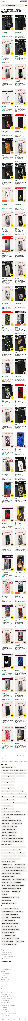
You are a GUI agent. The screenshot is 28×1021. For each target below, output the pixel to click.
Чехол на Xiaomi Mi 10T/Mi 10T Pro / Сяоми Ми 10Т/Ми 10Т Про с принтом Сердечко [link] (7, 598)
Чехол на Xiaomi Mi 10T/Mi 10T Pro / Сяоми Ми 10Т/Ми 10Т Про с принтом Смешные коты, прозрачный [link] (7, 427)
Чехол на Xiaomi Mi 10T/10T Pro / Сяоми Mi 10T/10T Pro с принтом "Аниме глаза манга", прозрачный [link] (20, 648)
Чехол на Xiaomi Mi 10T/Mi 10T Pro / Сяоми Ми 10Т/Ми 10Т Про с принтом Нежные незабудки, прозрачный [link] (20, 696)
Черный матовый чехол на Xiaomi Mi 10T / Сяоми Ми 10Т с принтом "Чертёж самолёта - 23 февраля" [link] (20, 34)
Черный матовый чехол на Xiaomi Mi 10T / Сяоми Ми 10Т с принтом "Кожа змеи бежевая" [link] (20, 501)
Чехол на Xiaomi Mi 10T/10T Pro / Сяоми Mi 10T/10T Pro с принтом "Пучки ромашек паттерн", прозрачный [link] (20, 330)
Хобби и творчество (5, 986)
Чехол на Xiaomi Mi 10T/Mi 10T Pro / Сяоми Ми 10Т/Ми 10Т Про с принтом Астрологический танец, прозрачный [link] (7, 476)
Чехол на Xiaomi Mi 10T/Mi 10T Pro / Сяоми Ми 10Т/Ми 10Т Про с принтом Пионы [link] (7, 746)
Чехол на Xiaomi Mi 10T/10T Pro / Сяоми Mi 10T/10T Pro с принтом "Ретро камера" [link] (20, 84)
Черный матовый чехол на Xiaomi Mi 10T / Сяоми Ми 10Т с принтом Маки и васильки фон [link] (7, 330)
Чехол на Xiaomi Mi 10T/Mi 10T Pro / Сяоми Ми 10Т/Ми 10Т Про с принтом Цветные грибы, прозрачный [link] (7, 648)
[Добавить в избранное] (12, 16)
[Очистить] (22, 5)
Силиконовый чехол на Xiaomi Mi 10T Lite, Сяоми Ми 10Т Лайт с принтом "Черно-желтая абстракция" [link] (20, 525)
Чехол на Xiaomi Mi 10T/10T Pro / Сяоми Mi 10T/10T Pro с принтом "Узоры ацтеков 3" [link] (7, 34)
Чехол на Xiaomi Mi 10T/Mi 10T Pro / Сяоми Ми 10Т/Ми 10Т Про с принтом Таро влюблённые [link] (20, 231)
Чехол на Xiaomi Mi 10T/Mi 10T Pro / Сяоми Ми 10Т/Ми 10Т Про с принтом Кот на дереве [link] (7, 452)
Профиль (25, 1019)
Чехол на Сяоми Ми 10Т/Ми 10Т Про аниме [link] (20, 721)
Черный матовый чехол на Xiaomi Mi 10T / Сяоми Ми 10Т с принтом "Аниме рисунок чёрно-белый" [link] (7, 281)
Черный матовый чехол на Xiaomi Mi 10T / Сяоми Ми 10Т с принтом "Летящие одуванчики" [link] (20, 379)
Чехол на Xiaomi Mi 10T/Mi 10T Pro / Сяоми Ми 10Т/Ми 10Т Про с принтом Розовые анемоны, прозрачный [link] (20, 281)
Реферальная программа (6, 963)
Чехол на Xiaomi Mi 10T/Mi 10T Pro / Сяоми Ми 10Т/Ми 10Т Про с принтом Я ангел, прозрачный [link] (7, 59)
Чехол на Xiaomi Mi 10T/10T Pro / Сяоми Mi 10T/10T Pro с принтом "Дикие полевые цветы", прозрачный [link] (7, 696)
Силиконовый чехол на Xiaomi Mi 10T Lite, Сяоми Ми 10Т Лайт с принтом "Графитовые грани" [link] (7, 501)
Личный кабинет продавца (7, 952)
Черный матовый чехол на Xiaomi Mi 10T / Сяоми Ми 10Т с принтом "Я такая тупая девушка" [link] (20, 305)
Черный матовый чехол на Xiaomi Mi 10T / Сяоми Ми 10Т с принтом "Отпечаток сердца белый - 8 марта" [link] (20, 427)
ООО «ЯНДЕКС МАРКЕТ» (10, 1013)
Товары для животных (6, 996)
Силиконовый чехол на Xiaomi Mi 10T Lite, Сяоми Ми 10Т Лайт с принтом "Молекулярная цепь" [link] (20, 451)
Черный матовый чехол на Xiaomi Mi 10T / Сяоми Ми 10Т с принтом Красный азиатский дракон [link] (20, 403)
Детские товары (5, 1000)
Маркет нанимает (5, 1009)
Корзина (19, 1019)
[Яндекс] (11, 1016)
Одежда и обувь (5, 979)
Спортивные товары (5, 994)
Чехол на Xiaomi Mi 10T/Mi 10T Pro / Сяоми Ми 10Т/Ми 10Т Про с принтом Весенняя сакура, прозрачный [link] (7, 231)
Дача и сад (3, 988)
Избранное (14, 1019)
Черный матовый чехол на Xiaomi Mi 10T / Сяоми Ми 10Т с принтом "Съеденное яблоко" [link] (7, 183)
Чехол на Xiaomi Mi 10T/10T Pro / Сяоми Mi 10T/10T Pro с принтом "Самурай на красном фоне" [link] (7, 526)
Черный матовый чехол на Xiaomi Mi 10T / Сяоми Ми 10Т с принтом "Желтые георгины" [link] (20, 355)
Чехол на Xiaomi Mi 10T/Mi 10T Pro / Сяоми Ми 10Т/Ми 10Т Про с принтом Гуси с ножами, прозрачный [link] (20, 158)
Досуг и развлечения (6, 969)
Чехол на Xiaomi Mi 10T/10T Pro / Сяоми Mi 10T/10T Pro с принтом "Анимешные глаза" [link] (7, 673)
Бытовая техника (5, 973)
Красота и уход (4, 985)
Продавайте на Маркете (6, 954)
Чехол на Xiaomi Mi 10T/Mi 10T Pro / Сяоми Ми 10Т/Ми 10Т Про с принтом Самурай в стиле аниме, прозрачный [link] (20, 256)
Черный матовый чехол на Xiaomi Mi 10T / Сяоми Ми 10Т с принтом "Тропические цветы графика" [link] (7, 403)
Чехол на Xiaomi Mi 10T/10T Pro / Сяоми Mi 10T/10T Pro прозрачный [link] (7, 256)
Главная (3, 1019)
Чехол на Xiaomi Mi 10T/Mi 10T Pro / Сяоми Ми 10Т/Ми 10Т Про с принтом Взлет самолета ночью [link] (7, 550)
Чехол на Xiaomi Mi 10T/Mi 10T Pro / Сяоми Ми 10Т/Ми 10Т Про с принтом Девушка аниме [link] (7, 379)
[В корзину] (12, 28)
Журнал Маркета (5, 1011)
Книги (2, 990)
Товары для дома (5, 981)
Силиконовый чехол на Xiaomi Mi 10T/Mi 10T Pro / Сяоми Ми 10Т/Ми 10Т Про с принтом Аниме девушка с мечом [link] (20, 550)
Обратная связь (4, 1007)
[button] (26, 5)
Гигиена (3, 975)
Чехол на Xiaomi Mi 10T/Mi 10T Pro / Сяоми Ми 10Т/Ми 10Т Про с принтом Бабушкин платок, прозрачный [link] (20, 623)
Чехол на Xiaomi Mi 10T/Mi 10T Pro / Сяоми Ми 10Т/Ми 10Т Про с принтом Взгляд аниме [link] (20, 109)
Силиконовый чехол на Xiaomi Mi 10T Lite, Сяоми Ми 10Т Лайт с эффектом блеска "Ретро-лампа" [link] (20, 574)
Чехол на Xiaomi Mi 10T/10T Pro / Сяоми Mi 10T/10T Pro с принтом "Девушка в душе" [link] (7, 109)
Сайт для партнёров (5, 958)
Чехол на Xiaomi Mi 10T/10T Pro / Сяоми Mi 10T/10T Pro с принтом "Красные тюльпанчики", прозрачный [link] (7, 575)
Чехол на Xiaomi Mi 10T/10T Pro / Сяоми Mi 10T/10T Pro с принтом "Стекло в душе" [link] (7, 206)
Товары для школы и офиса (7, 992)
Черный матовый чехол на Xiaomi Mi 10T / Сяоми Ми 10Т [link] (20, 133)
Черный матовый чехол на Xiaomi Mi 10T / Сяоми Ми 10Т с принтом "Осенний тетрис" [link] (7, 158)
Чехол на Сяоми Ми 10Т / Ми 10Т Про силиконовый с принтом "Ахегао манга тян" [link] (7, 305)
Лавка (8, 1019)
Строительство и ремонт (6, 998)
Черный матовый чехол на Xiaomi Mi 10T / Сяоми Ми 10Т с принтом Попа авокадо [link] (20, 206)
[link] (9, 767)
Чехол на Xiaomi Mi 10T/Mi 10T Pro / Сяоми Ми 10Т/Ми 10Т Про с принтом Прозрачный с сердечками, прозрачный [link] (7, 84)
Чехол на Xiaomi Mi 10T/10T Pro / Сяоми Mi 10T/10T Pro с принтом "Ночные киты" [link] (20, 673)
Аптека (2, 983)
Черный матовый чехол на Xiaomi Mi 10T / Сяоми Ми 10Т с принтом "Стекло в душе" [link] (20, 476)
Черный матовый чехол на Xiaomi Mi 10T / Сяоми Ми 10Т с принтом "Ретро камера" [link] (20, 183)
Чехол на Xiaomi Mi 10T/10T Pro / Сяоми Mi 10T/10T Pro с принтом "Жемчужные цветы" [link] (7, 623)
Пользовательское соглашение (8, 1005)
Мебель (3, 971)
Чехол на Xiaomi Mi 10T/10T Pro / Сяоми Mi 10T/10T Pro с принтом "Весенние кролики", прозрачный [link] (20, 746)
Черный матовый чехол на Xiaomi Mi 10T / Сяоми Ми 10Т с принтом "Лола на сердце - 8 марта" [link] (7, 133)
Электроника (4, 977)
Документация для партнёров (8, 956)
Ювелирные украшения (6, 1002)
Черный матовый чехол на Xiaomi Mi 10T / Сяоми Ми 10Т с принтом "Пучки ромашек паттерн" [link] (7, 355)
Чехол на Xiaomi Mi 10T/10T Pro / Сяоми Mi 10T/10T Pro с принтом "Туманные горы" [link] (20, 598)
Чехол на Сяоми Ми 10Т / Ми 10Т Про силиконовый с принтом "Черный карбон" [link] (7, 721)
